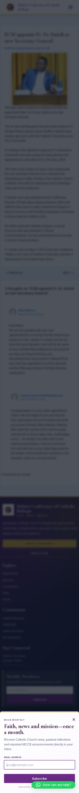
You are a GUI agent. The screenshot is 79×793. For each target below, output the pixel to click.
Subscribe (39, 778)
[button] (53, 785)
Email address (12, 757)
